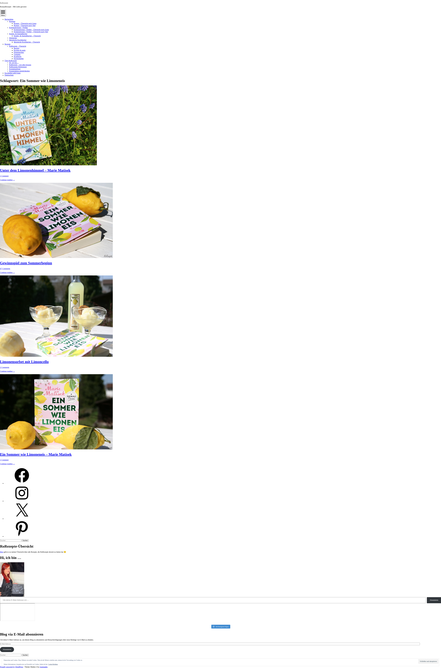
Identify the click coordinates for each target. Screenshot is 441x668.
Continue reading (7, 180)
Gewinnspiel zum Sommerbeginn (26, 263)
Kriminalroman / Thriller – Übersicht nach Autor (31, 30)
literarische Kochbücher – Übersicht (27, 42)
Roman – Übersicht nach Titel (24, 26)
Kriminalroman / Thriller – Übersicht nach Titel (31, 32)
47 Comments (5, 269)
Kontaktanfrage (14, 69)
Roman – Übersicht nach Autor (25, 23)
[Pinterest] (22, 536)
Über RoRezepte (11, 61)
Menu (3, 15)
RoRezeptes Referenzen (18, 67)
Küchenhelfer (19, 59)
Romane (12, 21)
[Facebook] (22, 483)
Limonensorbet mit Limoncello (24, 362)
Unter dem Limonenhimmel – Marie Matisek (35, 170)
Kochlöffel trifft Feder (13, 73)
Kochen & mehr (19, 50)
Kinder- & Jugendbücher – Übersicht (27, 36)
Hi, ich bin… (14, 63)
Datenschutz (9, 75)
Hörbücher (13, 38)
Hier (1, 552)
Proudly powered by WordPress (11, 667)
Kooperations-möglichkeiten (19, 71)
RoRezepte (4, 3)
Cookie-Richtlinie (53, 664)
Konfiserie (17, 57)
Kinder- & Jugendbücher (18, 34)
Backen (16, 48)
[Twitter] (22, 519)
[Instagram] (22, 501)
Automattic (44, 667)
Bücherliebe (9, 19)
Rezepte (7, 44)
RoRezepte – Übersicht (17, 46)
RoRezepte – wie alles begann (20, 65)
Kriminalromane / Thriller (18, 28)
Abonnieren (434, 600)
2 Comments (4, 367)
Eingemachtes (19, 52)
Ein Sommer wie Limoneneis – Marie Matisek (36, 454)
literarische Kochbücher (17, 40)
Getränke (17, 54)
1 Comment (4, 176)
